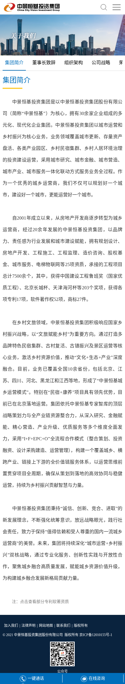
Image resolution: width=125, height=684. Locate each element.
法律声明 (28, 626)
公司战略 (101, 62)
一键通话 (36, 678)
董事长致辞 (44, 62)
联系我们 (63, 626)
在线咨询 (97, 678)
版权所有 (81, 626)
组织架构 (73, 62)
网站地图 (46, 626)
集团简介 (14, 62)
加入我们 (11, 626)
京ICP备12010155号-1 (95, 635)
